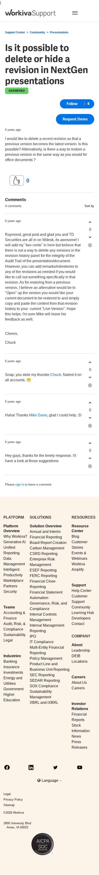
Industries (12, 656)
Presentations (59, 32)
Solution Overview (45, 526)
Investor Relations (80, 706)
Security (10, 592)
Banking (10, 661)
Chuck (55, 375)
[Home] (30, 13)
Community (37, 32)
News (76, 736)
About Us (79, 683)
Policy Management (46, 658)
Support (79, 585)
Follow (72, 103)
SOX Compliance (44, 686)
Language (50, 780)
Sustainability (14, 635)
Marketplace (13, 580)
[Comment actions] (90, 245)
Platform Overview (11, 528)
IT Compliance (42, 642)
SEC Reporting (42, 675)
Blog (75, 536)
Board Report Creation (48, 543)
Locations (79, 661)
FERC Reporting (43, 576)
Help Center (81, 591)
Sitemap (9, 805)
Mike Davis (38, 415)
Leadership (81, 650)
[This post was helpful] (17, 180)
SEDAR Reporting (45, 680)
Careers (78, 677)
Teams (9, 607)
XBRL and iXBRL (44, 703)
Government (13, 689)
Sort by (89, 206)
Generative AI (14, 542)
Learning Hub (83, 613)
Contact (78, 624)
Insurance (11, 667)
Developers (81, 618)
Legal (8, 640)
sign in (19, 484)
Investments (13, 672)
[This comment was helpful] (90, 222)
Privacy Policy (13, 799)
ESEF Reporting (43, 570)
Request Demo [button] (75, 119)
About (77, 645)
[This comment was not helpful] (90, 237)
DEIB (76, 656)
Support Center (15, 32)
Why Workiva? (15, 536)
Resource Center (80, 528)
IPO (33, 636)
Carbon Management (47, 548)
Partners (10, 586)
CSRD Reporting (44, 554)
